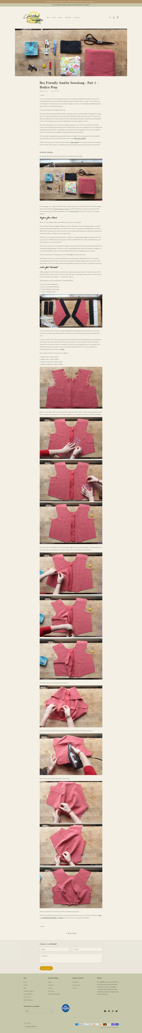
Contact (26, 985)
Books (49, 982)
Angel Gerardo (74, 211)
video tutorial (74, 142)
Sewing (50, 988)
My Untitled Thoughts (54, 994)
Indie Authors (76, 985)
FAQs (25, 988)
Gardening (51, 985)
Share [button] (43, 95)
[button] (49, 17)
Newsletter (75, 982)
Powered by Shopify (114, 1027)
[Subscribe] (51, 1011)
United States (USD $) (30, 1026)
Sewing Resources (28, 994)
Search (25, 982)
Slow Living (51, 991)
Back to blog (72, 933)
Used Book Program (29, 991)
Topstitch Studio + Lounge (61, 209)
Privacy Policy (27, 997)
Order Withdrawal (28, 1000)
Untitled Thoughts (107, 1027)
